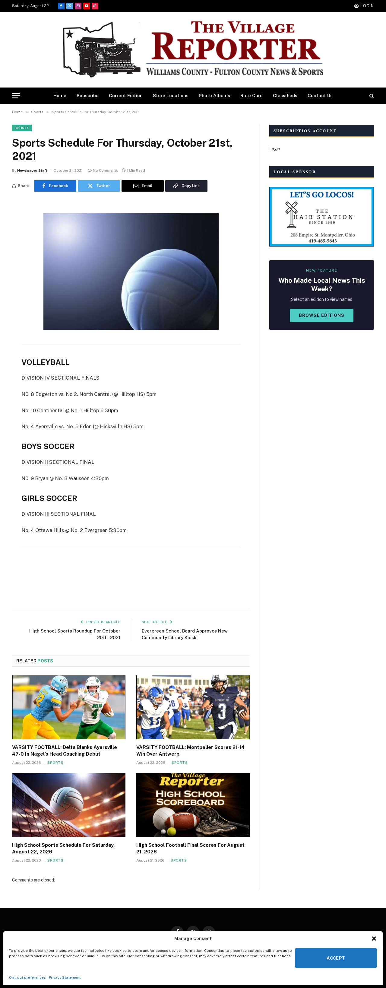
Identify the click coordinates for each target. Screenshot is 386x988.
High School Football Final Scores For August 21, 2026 (190, 848)
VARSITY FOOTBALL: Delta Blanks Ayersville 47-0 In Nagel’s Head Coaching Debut (64, 750)
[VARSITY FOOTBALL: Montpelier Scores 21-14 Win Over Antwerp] (193, 707)
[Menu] (16, 96)
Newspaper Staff (32, 170)
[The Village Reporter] (193, 50)
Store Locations (170, 95)
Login (274, 148)
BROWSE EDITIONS (321, 315)
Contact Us (320, 95)
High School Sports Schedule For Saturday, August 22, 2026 (63, 848)
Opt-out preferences (27, 977)
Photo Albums (214, 95)
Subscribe (88, 95)
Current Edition (126, 95)
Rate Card (251, 95)
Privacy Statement (65, 977)
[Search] (371, 96)
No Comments (105, 170)
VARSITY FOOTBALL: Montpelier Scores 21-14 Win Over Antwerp (190, 750)
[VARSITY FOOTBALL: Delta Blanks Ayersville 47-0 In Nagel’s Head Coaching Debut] (68, 707)
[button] (374, 938)
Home (59, 95)
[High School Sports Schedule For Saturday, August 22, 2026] (68, 805)
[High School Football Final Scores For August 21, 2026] (193, 805)
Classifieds (285, 95)
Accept (336, 958)
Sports (22, 128)
